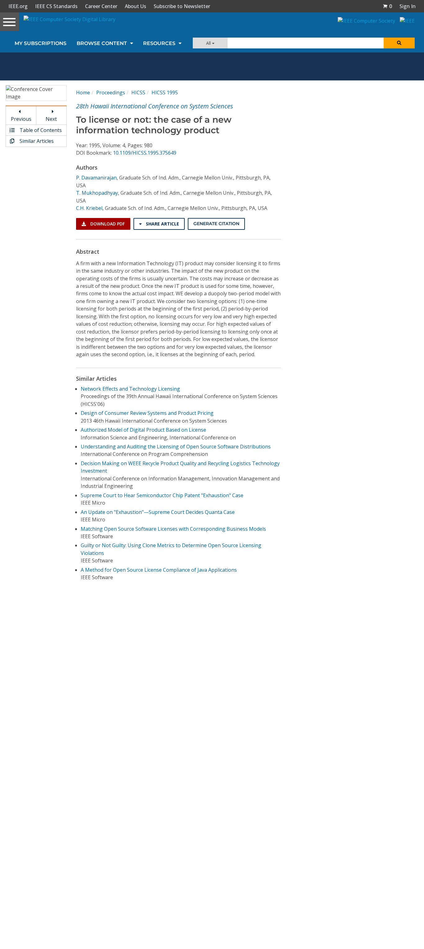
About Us (135, 6)
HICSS (138, 92)
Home (83, 92)
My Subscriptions (40, 43)
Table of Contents (40, 130)
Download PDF (107, 224)
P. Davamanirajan (96, 177)
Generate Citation (216, 223)
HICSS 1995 (164, 92)
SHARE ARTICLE (162, 224)
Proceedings (110, 92)
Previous (21, 119)
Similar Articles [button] (36, 141)
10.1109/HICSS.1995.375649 (144, 152)
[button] (387, 6)
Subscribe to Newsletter (182, 6)
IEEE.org (18, 6)
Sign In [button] (407, 6)
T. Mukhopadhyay (97, 192)
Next (51, 119)
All (209, 43)
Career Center (101, 6)
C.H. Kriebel (89, 208)
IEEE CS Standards (56, 6)
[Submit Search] (399, 43)
